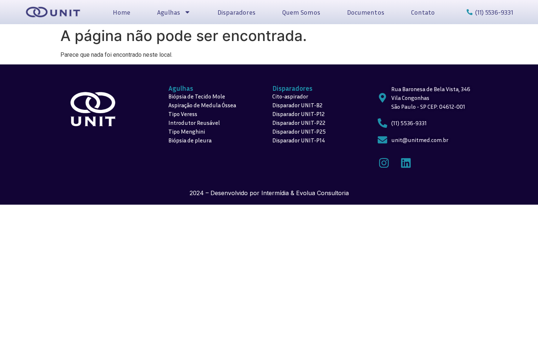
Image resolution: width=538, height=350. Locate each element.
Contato (423, 12)
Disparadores (236, 12)
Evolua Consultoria (322, 193)
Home (121, 12)
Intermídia (275, 193)
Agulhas (180, 88)
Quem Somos (301, 12)
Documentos (365, 12)
